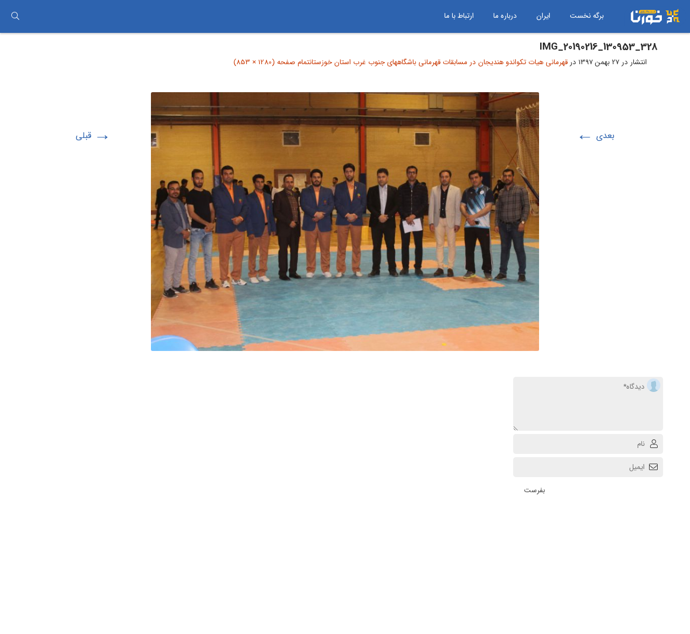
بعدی (595, 136)
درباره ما (505, 16)
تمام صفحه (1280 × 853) (271, 62)
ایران (543, 16)
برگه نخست (587, 16)
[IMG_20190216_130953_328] (345, 100)
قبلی (93, 136)
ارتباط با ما (459, 16)
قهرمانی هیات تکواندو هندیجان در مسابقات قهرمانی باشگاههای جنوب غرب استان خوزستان (438, 62)
